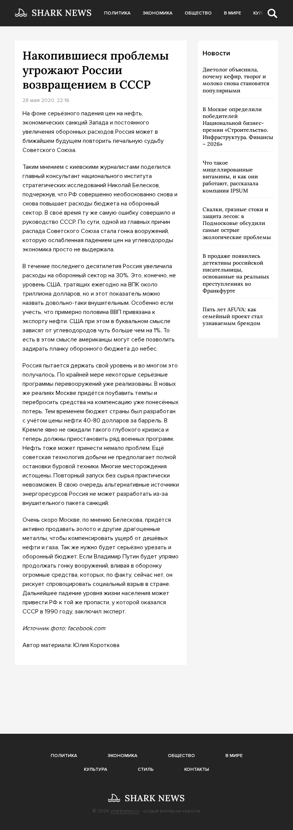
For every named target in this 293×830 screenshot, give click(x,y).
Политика (117, 13)
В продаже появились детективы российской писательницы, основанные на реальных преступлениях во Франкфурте (236, 273)
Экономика (157, 13)
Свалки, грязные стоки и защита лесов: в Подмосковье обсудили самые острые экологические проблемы (237, 223)
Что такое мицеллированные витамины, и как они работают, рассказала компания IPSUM (230, 176)
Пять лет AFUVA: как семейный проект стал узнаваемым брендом (233, 316)
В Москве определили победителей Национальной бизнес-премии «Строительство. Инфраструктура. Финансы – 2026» (238, 126)
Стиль (146, 769)
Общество (198, 13)
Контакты (196, 769)
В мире (232, 13)
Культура (95, 769)
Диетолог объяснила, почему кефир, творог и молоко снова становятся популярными (236, 80)
